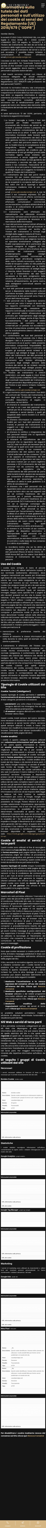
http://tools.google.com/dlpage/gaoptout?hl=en (23, 835)
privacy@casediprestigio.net (18, 57)
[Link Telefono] (7, 1524)
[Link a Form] (22, 1524)
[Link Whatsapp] (38, 1524)
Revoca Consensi (29, 1008)
